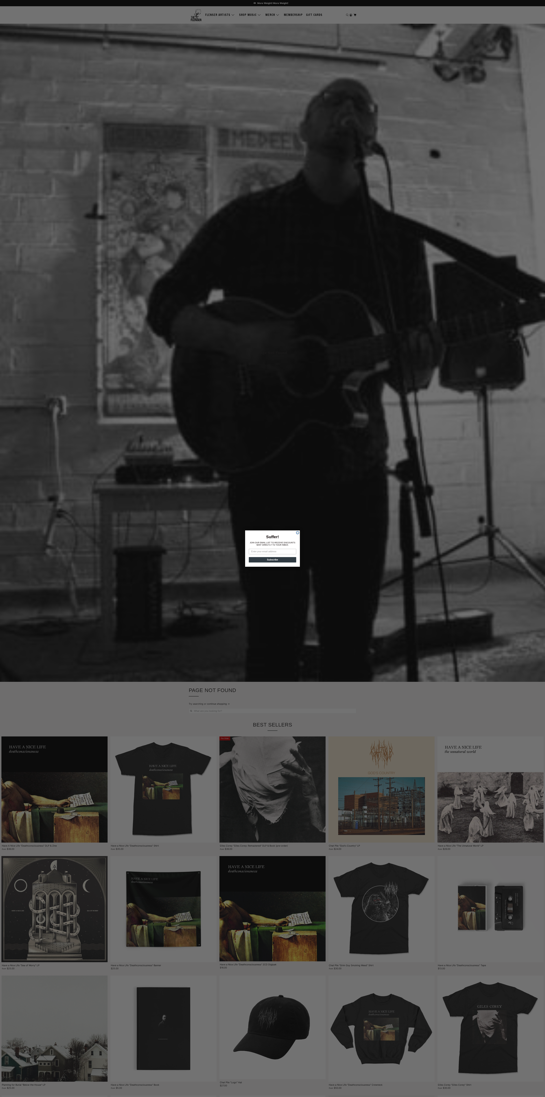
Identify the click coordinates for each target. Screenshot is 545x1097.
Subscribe (272, 560)
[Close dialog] (297, 532)
